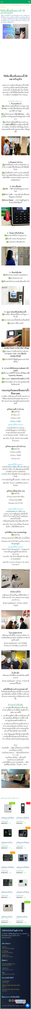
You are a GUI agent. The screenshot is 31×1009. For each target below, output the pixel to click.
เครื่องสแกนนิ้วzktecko (16, 20)
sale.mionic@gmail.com (8, 964)
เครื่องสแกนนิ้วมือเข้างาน (8, 22)
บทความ (8, 5)
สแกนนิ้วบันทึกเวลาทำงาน (17, 15)
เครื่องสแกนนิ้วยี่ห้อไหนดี (8, 19)
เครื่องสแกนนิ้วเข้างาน (15, 17)
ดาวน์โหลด (5, 951)
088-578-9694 (6, 985)
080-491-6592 (15, 989)
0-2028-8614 (5, 981)
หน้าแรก (2, 5)
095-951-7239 (6, 989)
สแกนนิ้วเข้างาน (7, 15)
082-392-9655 (15, 985)
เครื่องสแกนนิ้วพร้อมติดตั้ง (21, 19)
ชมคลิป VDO (5, 955)
